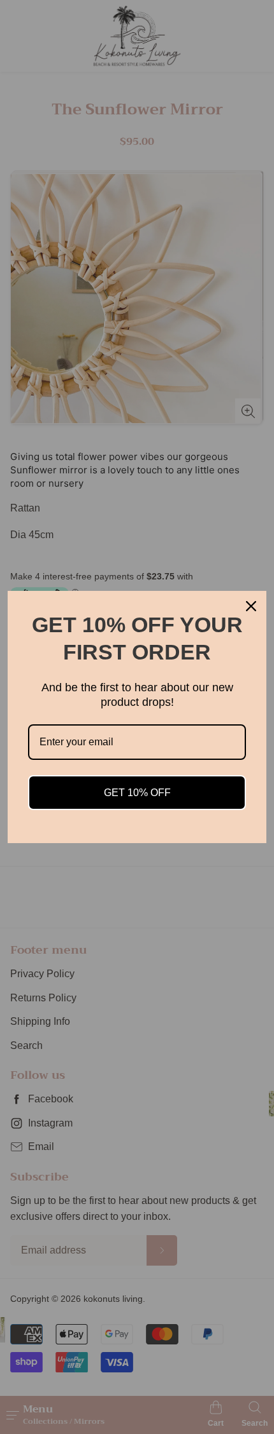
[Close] (251, 606)
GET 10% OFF (137, 792)
